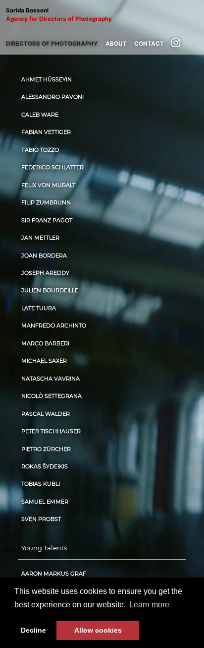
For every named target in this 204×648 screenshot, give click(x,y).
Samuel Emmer (44, 502)
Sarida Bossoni (59, 14)
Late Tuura (38, 308)
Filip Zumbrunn (46, 202)
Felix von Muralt (48, 185)
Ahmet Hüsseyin (46, 79)
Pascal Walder (45, 414)
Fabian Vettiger (46, 132)
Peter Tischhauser (51, 431)
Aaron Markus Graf (53, 574)
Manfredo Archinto (53, 326)
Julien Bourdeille (49, 290)
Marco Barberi (45, 343)
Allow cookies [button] (98, 630)
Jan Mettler (40, 238)
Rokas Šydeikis (44, 466)
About (116, 43)
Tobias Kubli (40, 484)
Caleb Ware (39, 115)
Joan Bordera (44, 256)
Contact (149, 43)
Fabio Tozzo (40, 150)
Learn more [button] (149, 604)
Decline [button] (33, 630)
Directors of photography (52, 43)
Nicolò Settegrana (51, 396)
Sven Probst (41, 519)
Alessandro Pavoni (52, 97)
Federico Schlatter (52, 167)
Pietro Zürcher (46, 449)
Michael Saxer (44, 361)
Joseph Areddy (45, 273)
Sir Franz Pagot (46, 220)
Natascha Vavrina (50, 379)
